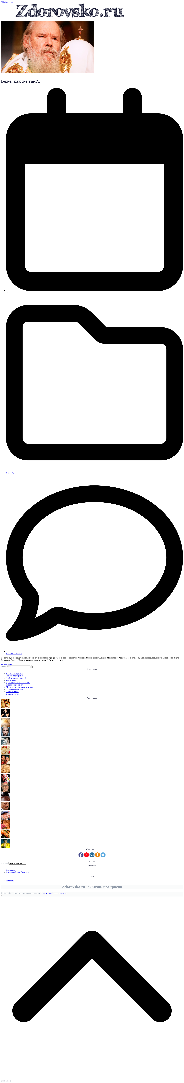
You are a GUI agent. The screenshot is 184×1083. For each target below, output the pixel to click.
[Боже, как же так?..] (47, 73)
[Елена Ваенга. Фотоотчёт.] (5, 717)
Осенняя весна (12, 692)
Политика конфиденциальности (53, 893)
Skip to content (7, 2)
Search (3, 667)
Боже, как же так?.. (20, 81)
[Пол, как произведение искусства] (5, 800)
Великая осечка (12, 694)
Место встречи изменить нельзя (19, 687)
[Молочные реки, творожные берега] (5, 745)
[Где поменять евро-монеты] (5, 707)
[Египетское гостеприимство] (5, 726)
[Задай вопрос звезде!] (5, 847)
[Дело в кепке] (5, 819)
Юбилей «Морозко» (14, 673)
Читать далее (6, 664)
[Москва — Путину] (5, 735)
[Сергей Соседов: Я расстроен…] (5, 763)
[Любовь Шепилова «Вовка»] (5, 828)
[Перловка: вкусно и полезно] (5, 772)
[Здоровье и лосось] (5, 838)
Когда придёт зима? (14, 685)
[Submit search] (32, 667)
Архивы (4, 863)
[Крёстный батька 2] (5, 810)
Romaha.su (10, 870)
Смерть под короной (15, 676)
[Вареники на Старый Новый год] (5, 754)
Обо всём (10, 473)
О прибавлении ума (14, 689)
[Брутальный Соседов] (5, 791)
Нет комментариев (14, 653)
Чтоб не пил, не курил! (16, 678)
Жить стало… (12, 680)
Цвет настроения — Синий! (18, 682)
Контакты (10, 881)
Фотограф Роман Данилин (17, 872)
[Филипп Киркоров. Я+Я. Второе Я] (5, 782)
